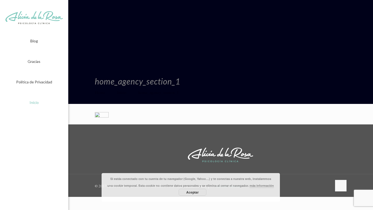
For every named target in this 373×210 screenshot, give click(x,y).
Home (100, 92)
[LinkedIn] (38, 202)
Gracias (34, 61)
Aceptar (192, 192)
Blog (34, 41)
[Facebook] (30, 202)
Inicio (34, 102)
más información (262, 185)
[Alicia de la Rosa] (34, 16)
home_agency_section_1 (158, 92)
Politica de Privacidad (34, 82)
